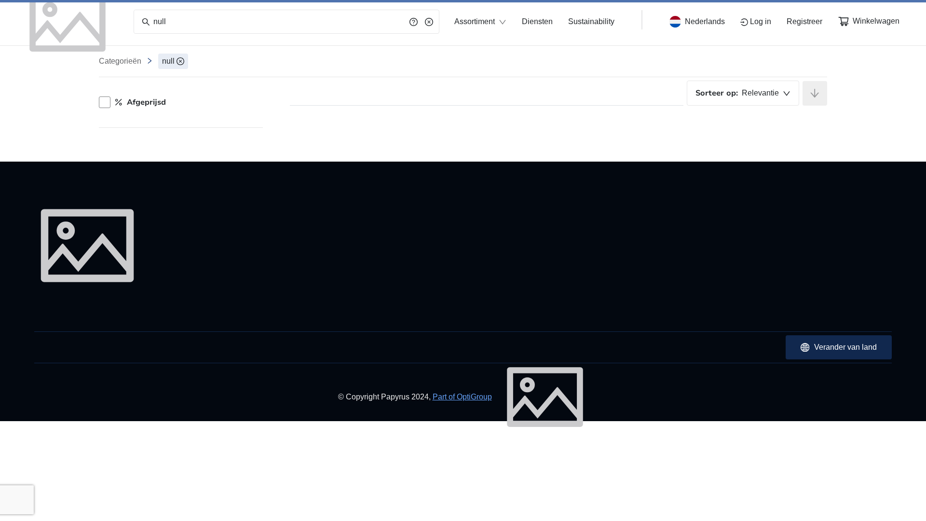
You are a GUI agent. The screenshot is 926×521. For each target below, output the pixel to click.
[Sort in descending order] (815, 93)
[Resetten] (429, 21)
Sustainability (591, 21)
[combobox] (743, 93)
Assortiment (474, 21)
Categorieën (120, 61)
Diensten (537, 21)
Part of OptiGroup (462, 397)
